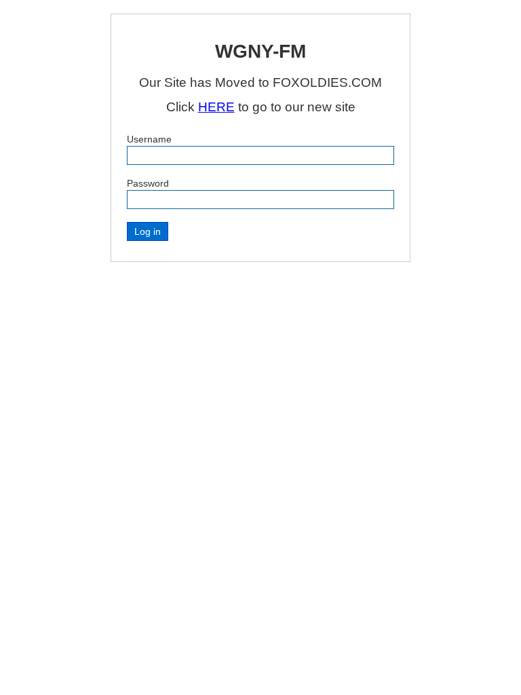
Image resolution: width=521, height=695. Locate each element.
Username (149, 139)
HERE (216, 107)
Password (148, 183)
